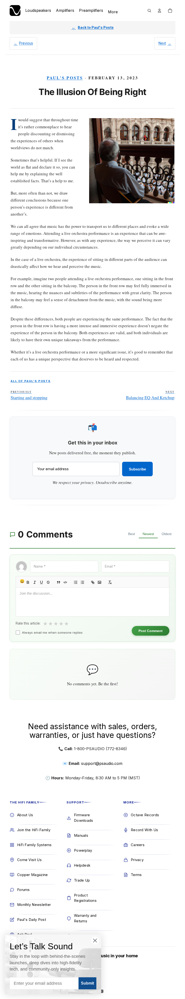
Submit (87, 983)
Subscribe (137, 469)
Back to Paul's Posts (96, 27)
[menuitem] (113, 12)
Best (131, 534)
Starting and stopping (29, 395)
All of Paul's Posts (31, 381)
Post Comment (151, 631)
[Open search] (149, 10)
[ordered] (75, 582)
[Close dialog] (95, 940)
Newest (148, 534)
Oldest (167, 534)
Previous (26, 43)
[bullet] (82, 582)
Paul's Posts (65, 78)
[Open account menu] (159, 10)
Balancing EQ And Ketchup (150, 395)
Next (162, 43)
